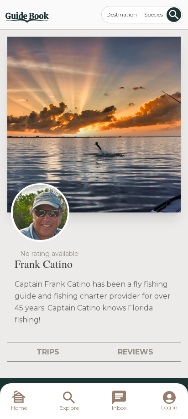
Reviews (135, 352)
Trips (48, 352)
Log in (169, 407)
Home (19, 407)
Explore (69, 407)
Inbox (119, 407)
